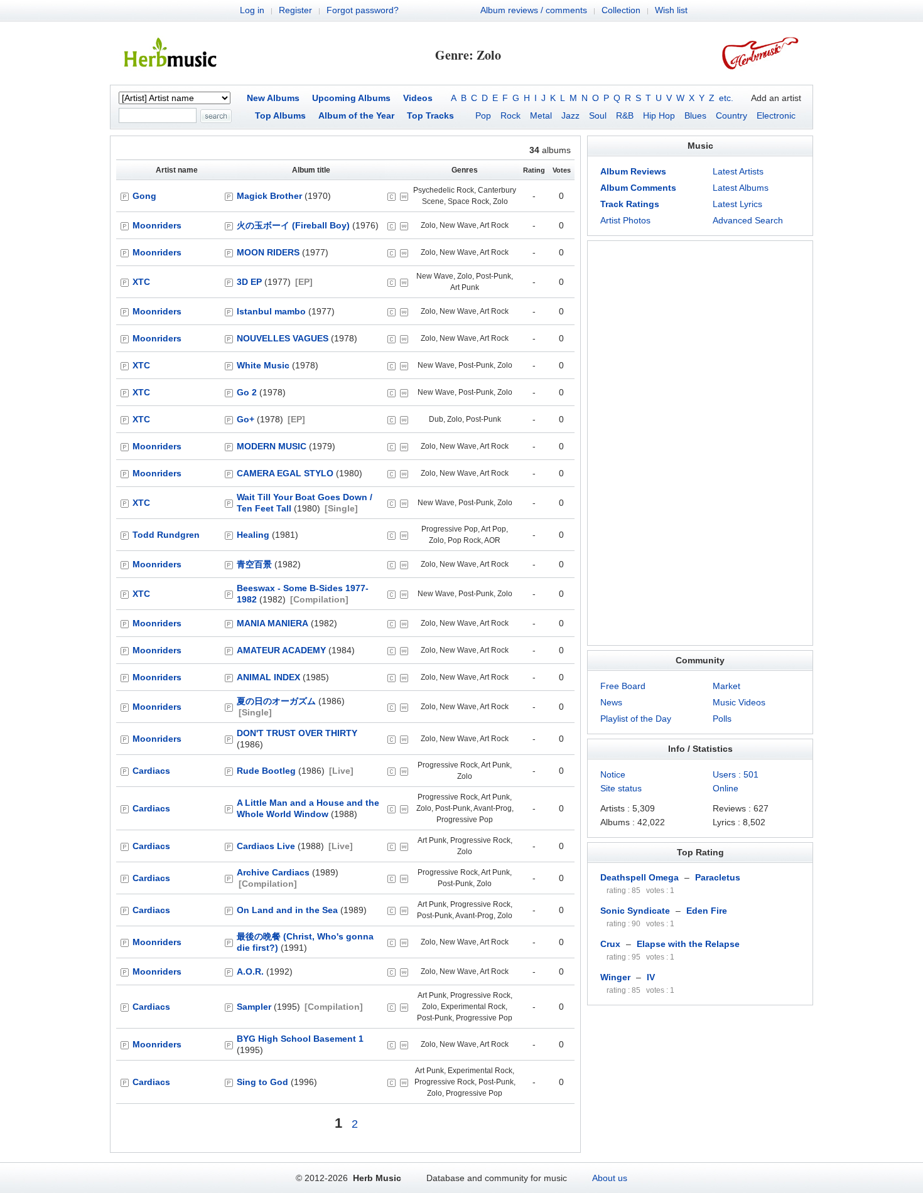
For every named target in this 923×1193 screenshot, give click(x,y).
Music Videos (739, 702)
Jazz (570, 115)
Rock (510, 115)
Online (725, 788)
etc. (726, 98)
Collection (621, 10)
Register (295, 10)
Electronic (776, 115)
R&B (625, 115)
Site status (621, 788)
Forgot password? (363, 10)
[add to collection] (391, 197)
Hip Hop (659, 115)
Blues (695, 115)
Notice (612, 774)
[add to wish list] (404, 197)
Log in (252, 10)
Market (726, 686)
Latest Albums (741, 188)
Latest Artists (738, 171)
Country (731, 115)
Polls (722, 719)
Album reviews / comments (533, 10)
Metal (541, 115)
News (611, 702)
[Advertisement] (700, 443)
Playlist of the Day (635, 719)
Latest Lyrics (737, 204)
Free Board (622, 686)
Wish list (671, 10)
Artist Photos (625, 220)
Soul (598, 115)
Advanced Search (748, 220)
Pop (483, 115)
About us (609, 1178)
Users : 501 (735, 774)
